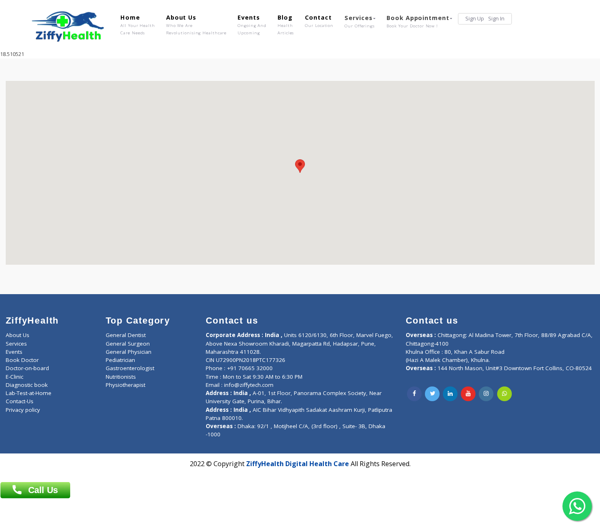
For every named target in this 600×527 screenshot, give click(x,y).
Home (137, 24)
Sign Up (474, 18)
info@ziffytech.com (248, 385)
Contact (319, 20)
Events (252, 24)
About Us (196, 24)
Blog (286, 24)
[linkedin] (450, 393)
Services (359, 21)
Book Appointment (418, 21)
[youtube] (468, 393)
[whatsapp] (504, 393)
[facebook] (414, 393)
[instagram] (486, 393)
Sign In (496, 18)
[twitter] (432, 393)
